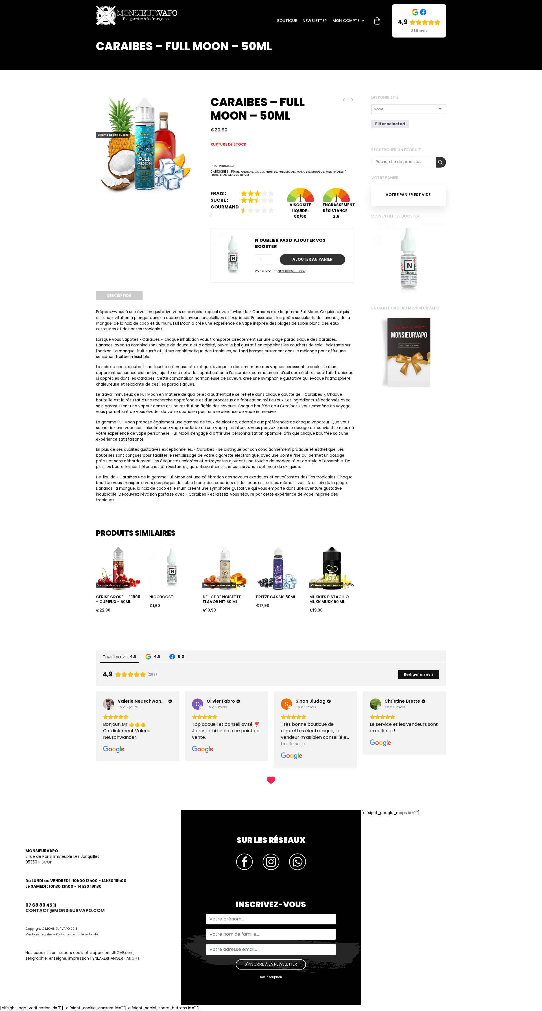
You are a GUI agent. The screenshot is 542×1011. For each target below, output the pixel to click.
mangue (104, 323)
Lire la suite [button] (204, 743)
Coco (259, 172)
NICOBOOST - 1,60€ (291, 271)
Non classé (229, 175)
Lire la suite (108, 536)
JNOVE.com (123, 952)
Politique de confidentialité (77, 934)
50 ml (235, 172)
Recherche (441, 162)
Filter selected (390, 124)
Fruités (271, 172)
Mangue (317, 172)
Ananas (247, 172)
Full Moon (287, 172)
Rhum (244, 175)
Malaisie (303, 172)
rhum (166, 323)
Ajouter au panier (312, 259)
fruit (141, 351)
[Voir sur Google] (108, 704)
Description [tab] (119, 295)
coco (144, 323)
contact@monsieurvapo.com (65, 910)
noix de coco (113, 367)
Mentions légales (39, 934)
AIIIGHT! (133, 958)
